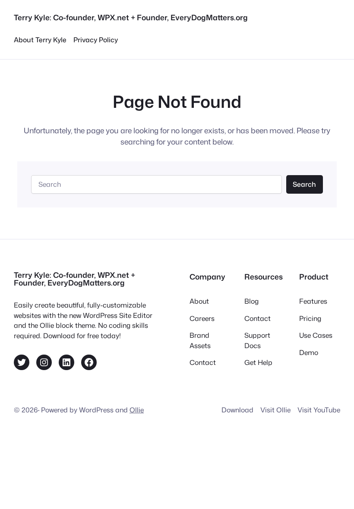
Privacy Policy (95, 39)
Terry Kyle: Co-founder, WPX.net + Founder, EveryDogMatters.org (131, 17)
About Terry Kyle (40, 39)
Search (304, 184)
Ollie (137, 410)
